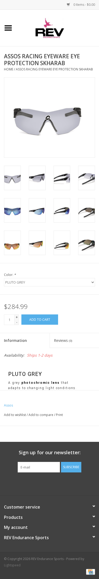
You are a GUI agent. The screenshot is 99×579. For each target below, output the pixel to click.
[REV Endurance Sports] (57, 27)
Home (8, 69)
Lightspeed (12, 565)
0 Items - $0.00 (84, 4)
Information (15, 340)
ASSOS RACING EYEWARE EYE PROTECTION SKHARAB (54, 69)
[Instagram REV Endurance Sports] (78, 483)
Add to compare (41, 415)
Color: (10, 274)
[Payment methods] (89, 572)
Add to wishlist (15, 415)
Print (59, 415)
